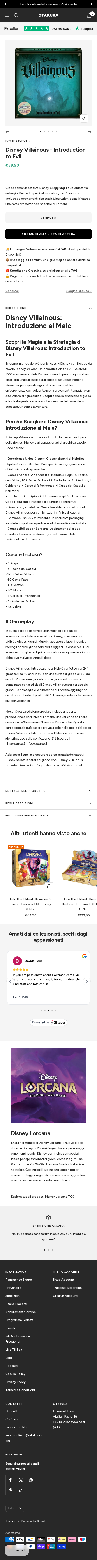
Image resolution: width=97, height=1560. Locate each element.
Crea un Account (65, 1296)
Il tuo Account (63, 1280)
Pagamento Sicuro (18, 1280)
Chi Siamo (12, 1419)
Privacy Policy (15, 1382)
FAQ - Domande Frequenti (26, 815)
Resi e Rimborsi (16, 1304)
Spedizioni (12, 1296)
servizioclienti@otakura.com (24, 1438)
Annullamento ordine (20, 1312)
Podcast (11, 1366)
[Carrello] (89, 15)
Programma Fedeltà (19, 1320)
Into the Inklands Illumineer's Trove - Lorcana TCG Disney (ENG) (30, 904)
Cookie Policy (15, 1374)
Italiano (12, 1508)
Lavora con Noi (16, 1427)
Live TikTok (13, 1350)
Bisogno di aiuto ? (79, 291)
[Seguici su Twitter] (21, 1480)
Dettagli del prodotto (25, 790)
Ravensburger (17, 140)
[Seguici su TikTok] (21, 1490)
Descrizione (15, 308)
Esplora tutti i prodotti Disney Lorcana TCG (43, 1197)
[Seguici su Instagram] (31, 1480)
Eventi (10, 1328)
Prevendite (13, 1288)
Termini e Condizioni (20, 1390)
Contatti (11, 1411)
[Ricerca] (16, 15)
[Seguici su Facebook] (10, 1480)
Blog (8, 1358)
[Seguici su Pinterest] (10, 1490)
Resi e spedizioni (19, 803)
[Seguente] (90, 131)
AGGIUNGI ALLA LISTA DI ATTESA (48, 234)
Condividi (12, 291)
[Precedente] (7, 131)
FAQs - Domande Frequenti (17, 1338)
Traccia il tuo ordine (67, 1288)
